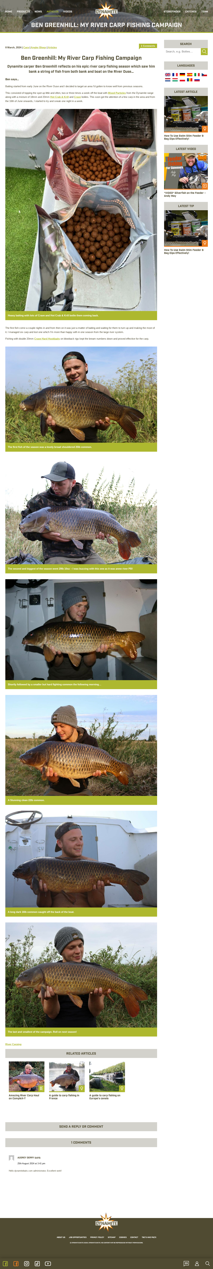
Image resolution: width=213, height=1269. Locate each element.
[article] (27, 1084)
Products (23, 12)
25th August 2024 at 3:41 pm (31, 1163)
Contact (134, 1237)
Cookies (123, 1237)
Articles (53, 12)
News (38, 12)
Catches (191, 12)
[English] (167, 75)
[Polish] (182, 80)
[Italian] (197, 75)
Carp (26, 47)
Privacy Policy (97, 1237)
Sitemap (111, 1237)
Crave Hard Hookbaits (47, 338)
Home (8, 12)
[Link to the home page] (106, 11)
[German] (182, 75)
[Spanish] (189, 75)
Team (204, 12)
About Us (61, 1237)
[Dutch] (167, 80)
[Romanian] (189, 80)
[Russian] (197, 80)
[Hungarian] (175, 80)
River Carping (13, 1044)
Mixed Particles (117, 92)
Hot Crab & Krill (59, 96)
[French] (175, 75)
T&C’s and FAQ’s (149, 1237)
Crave (77, 96)
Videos (67, 12)
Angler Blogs (38, 47)
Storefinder (172, 12)
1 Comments (148, 46)
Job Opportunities (78, 1237)
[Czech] (204, 75)
